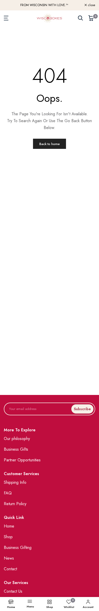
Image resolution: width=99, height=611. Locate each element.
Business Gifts (16, 449)
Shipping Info (15, 482)
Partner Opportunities (22, 460)
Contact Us (13, 591)
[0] (91, 18)
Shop (8, 537)
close (91, 5)
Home (9, 526)
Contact (10, 569)
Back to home (49, 143)
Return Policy (15, 504)
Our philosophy (17, 439)
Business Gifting (17, 547)
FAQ (8, 493)
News (9, 558)
